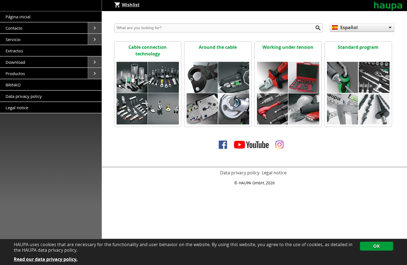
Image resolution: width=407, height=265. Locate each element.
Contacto (15, 28)
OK (376, 246)
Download (16, 62)
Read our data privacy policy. (46, 259)
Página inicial (18, 16)
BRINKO (13, 85)
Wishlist (131, 5)
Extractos (14, 50)
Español (349, 27)
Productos (16, 73)
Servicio (14, 39)
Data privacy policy (24, 96)
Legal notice (17, 107)
